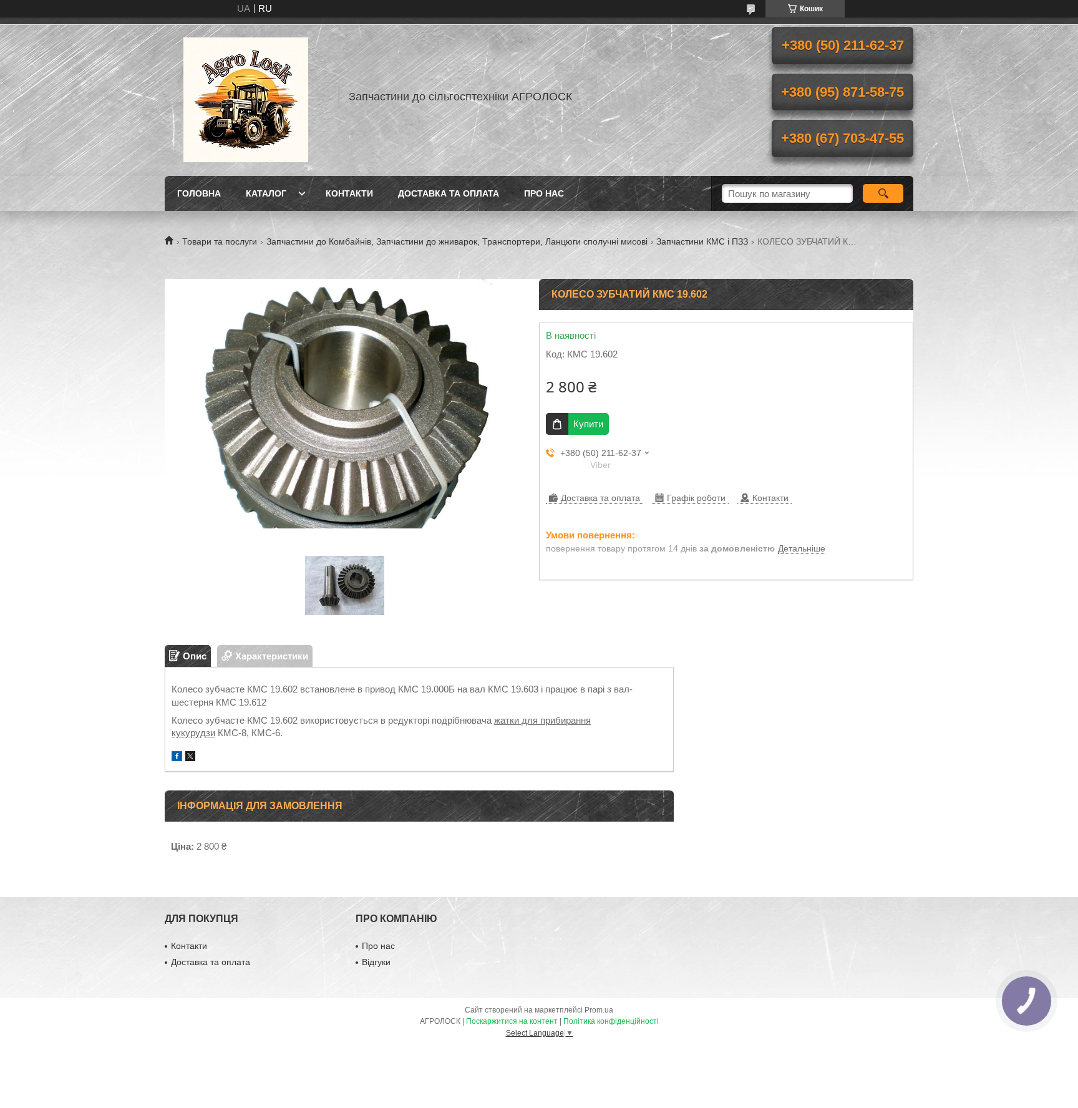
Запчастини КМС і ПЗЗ (702, 241)
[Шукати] (883, 193)
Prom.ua (599, 1010)
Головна (199, 193)
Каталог (266, 193)
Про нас (544, 193)
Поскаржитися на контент (512, 1021)
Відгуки (376, 962)
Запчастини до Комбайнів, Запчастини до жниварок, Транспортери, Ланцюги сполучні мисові (457, 241)
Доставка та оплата (448, 193)
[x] (190, 757)
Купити (588, 424)
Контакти (349, 193)
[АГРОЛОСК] (246, 96)
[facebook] (177, 757)
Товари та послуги (219, 241)
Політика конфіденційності (611, 1021)
